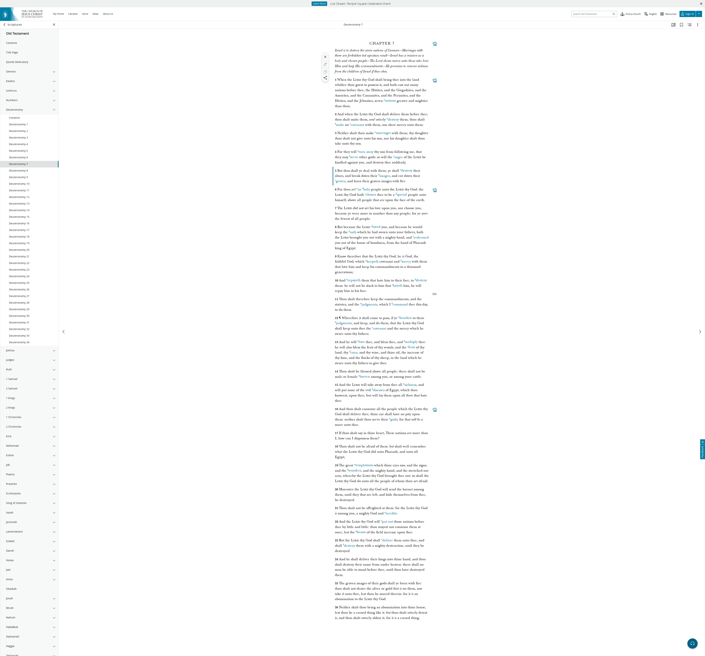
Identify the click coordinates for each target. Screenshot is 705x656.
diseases (379, 390)
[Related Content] (689, 25)
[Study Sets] (673, 25)
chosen (371, 194)
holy (366, 189)
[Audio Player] (692, 643)
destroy (393, 119)
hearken (406, 318)
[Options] (697, 25)
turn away (366, 152)
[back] (5, 25)
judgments (369, 304)
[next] (700, 331)
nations (390, 101)
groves (340, 181)
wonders (354, 470)
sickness (410, 384)
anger (398, 157)
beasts (361, 532)
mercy (406, 261)
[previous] (64, 331)
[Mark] (325, 64)
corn (353, 352)
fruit (411, 347)
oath (353, 232)
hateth (397, 285)
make (340, 125)
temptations (364, 465)
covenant (357, 125)
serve (354, 157)
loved (376, 227)
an (359, 189)
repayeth (354, 280)
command (400, 304)
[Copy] (325, 72)
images (384, 176)
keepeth (373, 261)
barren (365, 376)
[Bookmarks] (681, 25)
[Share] (325, 78)
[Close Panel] (54, 25)
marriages (383, 133)
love (362, 342)
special (402, 194)
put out (387, 521)
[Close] (325, 57)
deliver (387, 540)
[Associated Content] (435, 43)
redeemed (421, 237)
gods (393, 419)
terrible (391, 513)
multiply (411, 342)
